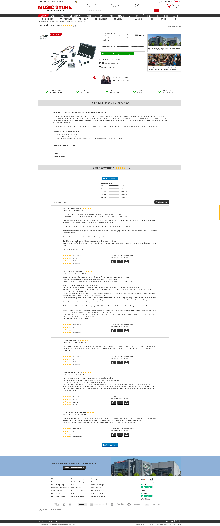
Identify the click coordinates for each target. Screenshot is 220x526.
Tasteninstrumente (75, 15)
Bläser (149, 15)
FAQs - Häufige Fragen (58, 485)
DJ (129, 15)
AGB (179, 524)
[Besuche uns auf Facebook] (174, 521)
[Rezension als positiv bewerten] (113, 261)
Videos (73, 493)
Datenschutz (161, 524)
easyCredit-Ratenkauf (58, 496)
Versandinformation (77, 496)
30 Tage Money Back (57, 490)
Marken (119, 18)
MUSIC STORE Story (77, 482)
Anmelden (169, 1)
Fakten (53, 482)
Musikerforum (140, 524)
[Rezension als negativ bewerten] (120, 261)
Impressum (153, 524)
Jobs (152, 18)
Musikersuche (139, 18)
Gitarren (43, 15)
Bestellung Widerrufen (98, 496)
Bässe (53, 15)
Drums (62, 15)
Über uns (54, 479)
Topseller (85, 18)
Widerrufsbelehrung (171, 524)
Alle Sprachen (161, 202)
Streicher (88, 15)
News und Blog (52, 521)
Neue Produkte (67, 18)
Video (175, 18)
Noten (166, 15)
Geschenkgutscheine (98, 490)
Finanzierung (55, 493)
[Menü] (153, 479)
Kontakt (41, 521)
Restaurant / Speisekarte (79, 490)
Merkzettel (117, 59)
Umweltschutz (96, 488)
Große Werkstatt (76, 488)
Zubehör (175, 15)
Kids (157, 15)
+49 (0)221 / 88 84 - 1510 (121, 80)
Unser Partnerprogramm (79, 479)
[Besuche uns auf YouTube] (180, 521)
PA (101, 15)
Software (121, 15)
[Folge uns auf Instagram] (177, 521)
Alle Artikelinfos (104, 40)
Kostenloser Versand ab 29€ (60, 488)
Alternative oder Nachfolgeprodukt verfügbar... (117, 54)
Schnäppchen (48, 18)
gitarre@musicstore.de (48, 1)
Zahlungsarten (96, 479)
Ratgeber (163, 18)
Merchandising (102, 18)
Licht (137, 15)
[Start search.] (156, 10)
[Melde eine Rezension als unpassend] (126, 261)
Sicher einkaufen (96, 482)
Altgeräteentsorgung (108, 67)
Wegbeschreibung (97, 493)
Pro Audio (110, 15)
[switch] (151, 480)
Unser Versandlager (97, 485)
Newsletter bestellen (73, 468)
